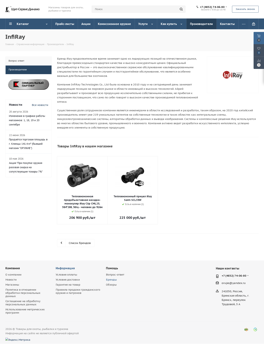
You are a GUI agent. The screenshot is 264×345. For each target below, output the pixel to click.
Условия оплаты (66, 274)
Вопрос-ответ (115, 274)
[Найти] (181, 9)
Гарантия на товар (68, 284)
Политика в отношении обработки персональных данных (22, 293)
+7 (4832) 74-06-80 (212, 7)
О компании (13, 274)
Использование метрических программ (25, 311)
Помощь (112, 268)
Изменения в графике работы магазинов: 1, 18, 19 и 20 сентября (27, 120)
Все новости (40, 105)
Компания (12, 268)
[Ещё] (243, 23)
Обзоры (111, 284)
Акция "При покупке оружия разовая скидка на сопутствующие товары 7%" (26, 167)
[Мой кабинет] (253, 23)
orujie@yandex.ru (234, 283)
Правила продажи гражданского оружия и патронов (78, 291)
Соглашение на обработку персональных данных (22, 302)
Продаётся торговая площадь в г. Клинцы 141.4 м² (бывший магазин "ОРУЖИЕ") (28, 144)
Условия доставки (68, 279)
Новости (11, 279)
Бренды (111, 279)
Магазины (12, 284)
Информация (65, 268)
